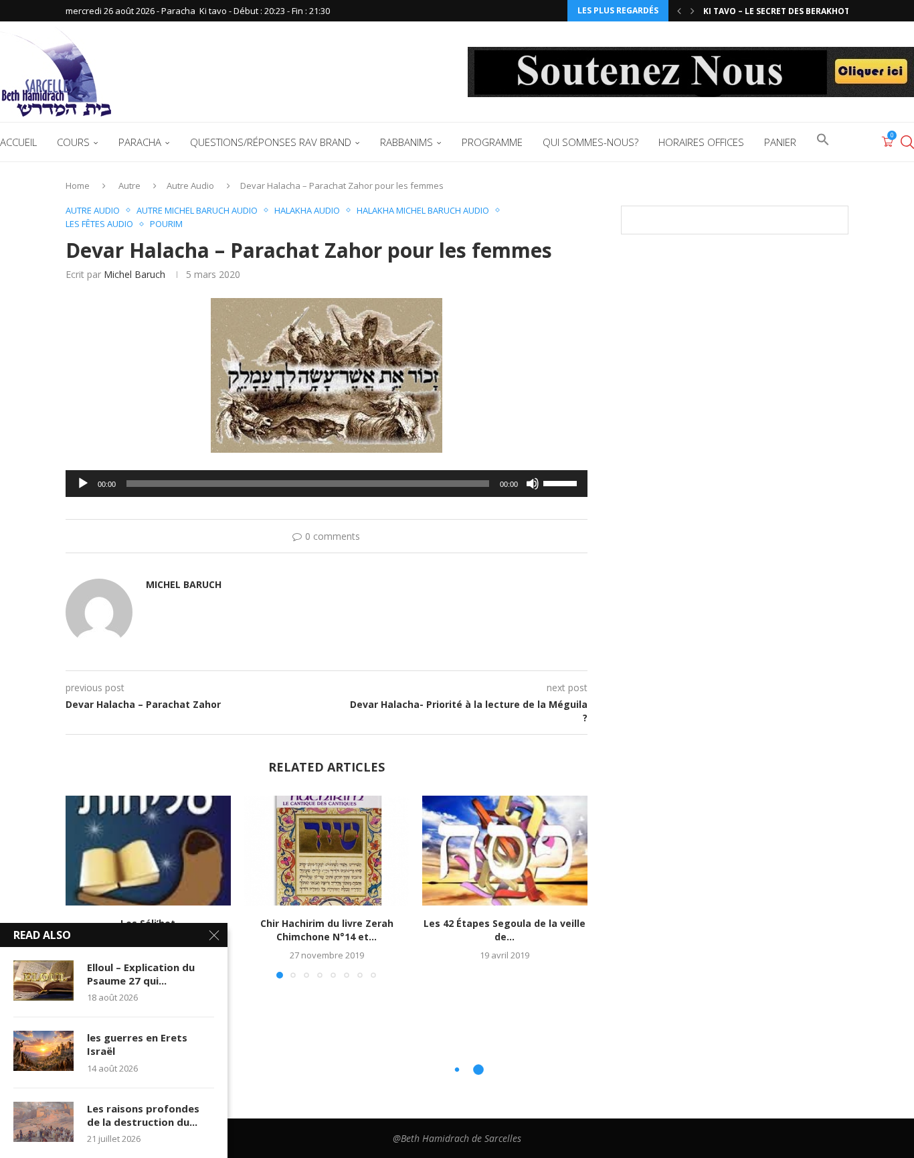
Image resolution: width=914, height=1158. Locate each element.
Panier (780, 142)
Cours (73, 142)
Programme (492, 142)
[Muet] (532, 483)
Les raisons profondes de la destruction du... (143, 1115)
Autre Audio (190, 185)
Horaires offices (701, 142)
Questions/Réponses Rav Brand (270, 142)
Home (78, 185)
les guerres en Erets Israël (137, 1044)
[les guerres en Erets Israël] (43, 1051)
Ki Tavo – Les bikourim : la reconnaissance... (803, 11)
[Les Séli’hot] (148, 851)
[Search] (907, 142)
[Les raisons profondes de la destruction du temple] (43, 1122)
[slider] (562, 482)
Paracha (139, 142)
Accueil (18, 142)
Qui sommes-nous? (590, 142)
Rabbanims (406, 142)
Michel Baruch (134, 274)
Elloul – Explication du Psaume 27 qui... (141, 973)
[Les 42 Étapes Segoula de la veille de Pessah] (504, 851)
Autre (129, 185)
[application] (326, 483)
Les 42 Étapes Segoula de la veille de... (505, 930)
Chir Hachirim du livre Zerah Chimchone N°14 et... (326, 930)
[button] (679, 10)
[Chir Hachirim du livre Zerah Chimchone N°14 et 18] (326, 851)
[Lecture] (83, 483)
